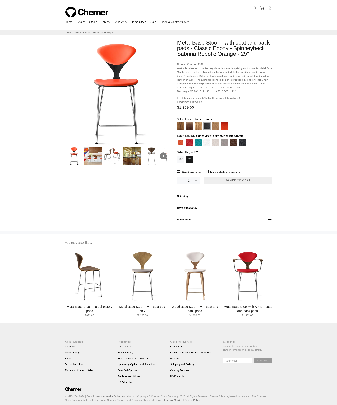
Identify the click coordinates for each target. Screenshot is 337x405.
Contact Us (176, 346)
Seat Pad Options (127, 370)
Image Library (125, 352)
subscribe (262, 360)
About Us (70, 346)
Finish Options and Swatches (134, 358)
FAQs (68, 358)
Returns (174, 358)
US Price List (125, 382)
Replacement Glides (129, 376)
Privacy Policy (192, 400)
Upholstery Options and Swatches (136, 364)
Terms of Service (173, 400)
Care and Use (125, 346)
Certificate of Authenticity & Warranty (190, 352)
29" (189, 159)
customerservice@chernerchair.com (115, 396)
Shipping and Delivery (182, 364)
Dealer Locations (74, 364)
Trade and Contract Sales (79, 370)
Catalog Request (179, 370)
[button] (74, 156)
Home (68, 33)
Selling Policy (72, 352)
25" (181, 159)
